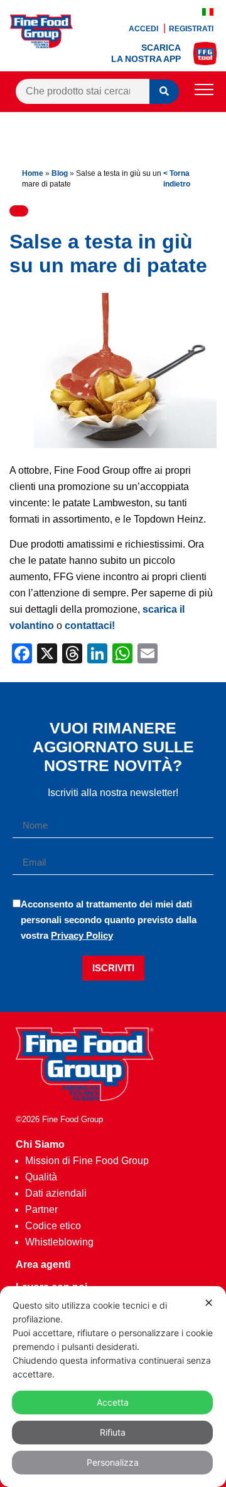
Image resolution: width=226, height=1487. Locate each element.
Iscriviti (113, 968)
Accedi (144, 28)
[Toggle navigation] (204, 92)
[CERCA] (164, 91)
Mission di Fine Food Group (87, 1160)
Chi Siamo (40, 1144)
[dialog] (113, 1386)
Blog (59, 173)
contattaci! (90, 625)
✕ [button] (208, 1302)
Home (32, 173)
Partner (41, 1209)
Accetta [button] (113, 1402)
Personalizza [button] (113, 1462)
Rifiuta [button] (113, 1432)
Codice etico (53, 1225)
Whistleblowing (59, 1242)
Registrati (191, 28)
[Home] (85, 1097)
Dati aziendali (56, 1193)
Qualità (41, 1177)
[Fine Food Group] (41, 44)
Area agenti (43, 1264)
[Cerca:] (82, 91)
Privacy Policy (82, 935)
